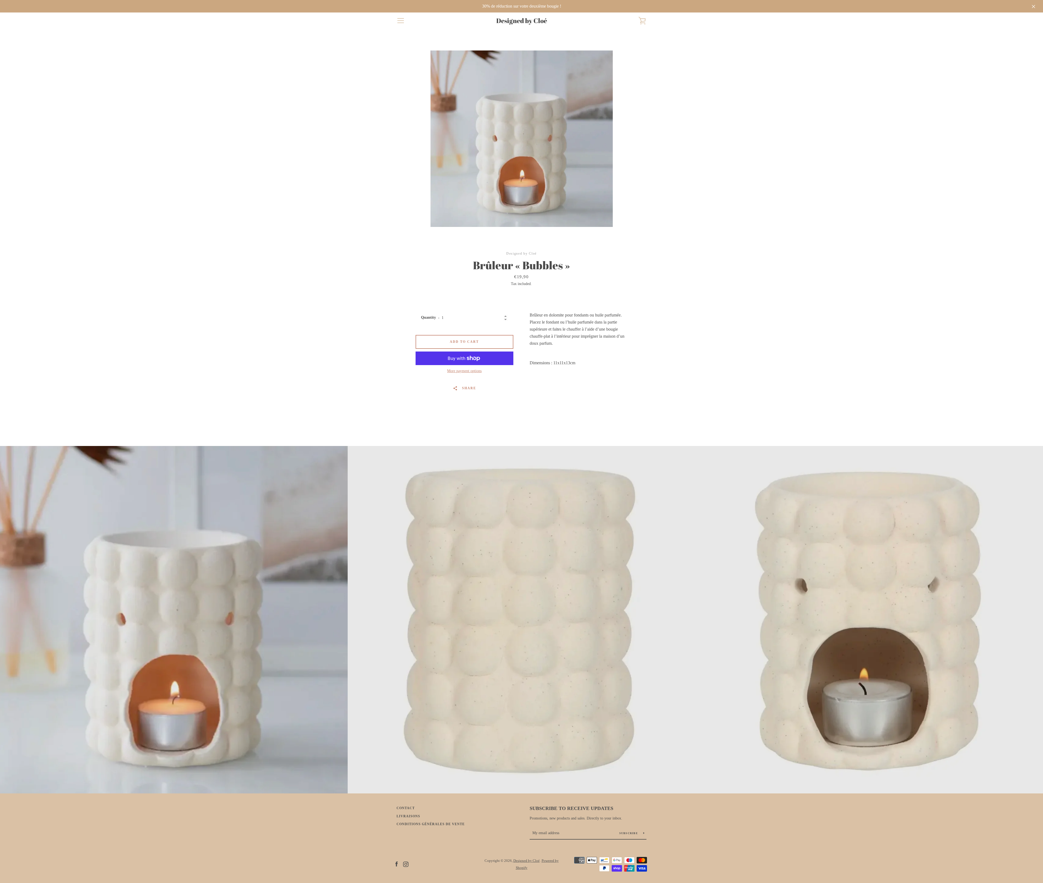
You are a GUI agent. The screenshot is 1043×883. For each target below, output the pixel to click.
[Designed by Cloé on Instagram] (406, 864)
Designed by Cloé (521, 21)
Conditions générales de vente (431, 824)
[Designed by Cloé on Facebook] (396, 864)
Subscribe (629, 833)
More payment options (464, 371)
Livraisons (408, 816)
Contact (406, 808)
